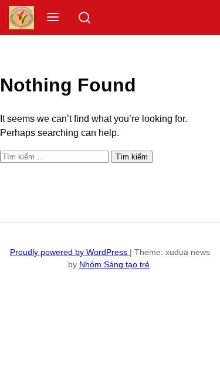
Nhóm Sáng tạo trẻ (114, 264)
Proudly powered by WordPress (70, 252)
